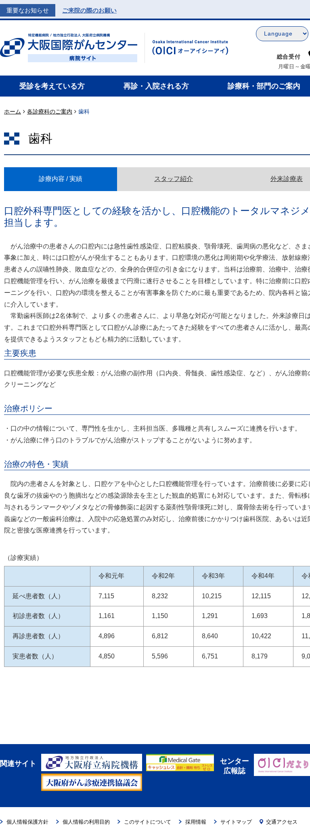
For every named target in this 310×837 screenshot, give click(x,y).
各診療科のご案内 (49, 111)
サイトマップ (236, 822)
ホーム (12, 111)
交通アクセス (281, 822)
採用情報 (195, 822)
